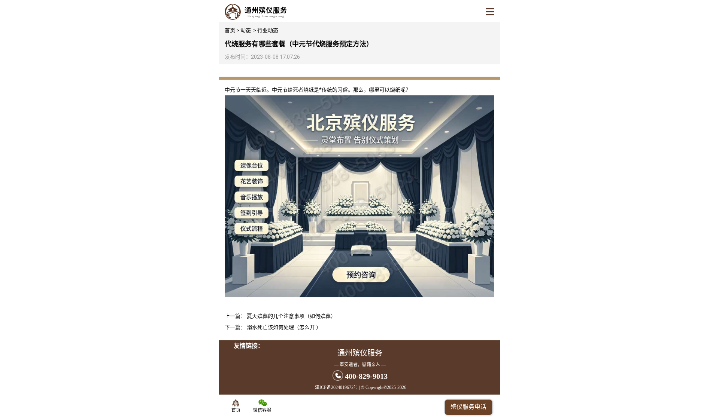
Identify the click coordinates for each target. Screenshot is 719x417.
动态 (245, 30)
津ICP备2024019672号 (336, 387)
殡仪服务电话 (468, 406)
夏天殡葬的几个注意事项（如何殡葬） (291, 316)
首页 (230, 30)
